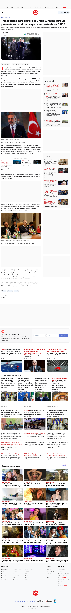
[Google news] (35, 601)
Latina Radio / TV (50, 571)
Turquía (7, 68)
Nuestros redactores (62, 581)
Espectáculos (4, 573)
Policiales (3, 577)
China (3, 290)
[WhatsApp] (30, 601)
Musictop (49, 577)
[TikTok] (27, 601)
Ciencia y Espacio (29, 569)
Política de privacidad (63, 575)
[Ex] (20, 601)
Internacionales (5, 17)
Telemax (49, 575)
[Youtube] (22, 601)
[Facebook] (15, 601)
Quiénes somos (61, 569)
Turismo (26, 579)
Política (4, 407)
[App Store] (40, 601)
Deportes (15, 571)
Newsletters (62, 585)
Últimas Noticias (5, 569)
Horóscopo (3, 575)
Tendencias (15, 579)
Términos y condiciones (63, 573)
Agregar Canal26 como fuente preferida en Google (33, 34)
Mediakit (61, 577)
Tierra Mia (49, 573)
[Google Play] (49, 601)
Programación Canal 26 (63, 579)
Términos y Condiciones (32, 606)
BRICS (16, 290)
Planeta (26, 575)
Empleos (60, 583)
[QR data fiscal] (55, 602)
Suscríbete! (63, 335)
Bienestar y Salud (17, 569)
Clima (2, 571)
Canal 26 (6, 32)
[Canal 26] (35, 593)
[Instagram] (18, 601)
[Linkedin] (25, 601)
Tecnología (3, 579)
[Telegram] (32, 601)
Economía (27, 407)
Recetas (27, 577)
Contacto (60, 571)
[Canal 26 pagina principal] (35, 14)
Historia (26, 573)
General (15, 573)
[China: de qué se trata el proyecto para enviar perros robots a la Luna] (37, 162)
